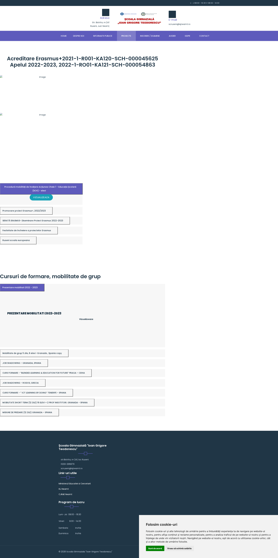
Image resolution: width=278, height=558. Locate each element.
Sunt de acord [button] (155, 548)
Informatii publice (102, 35)
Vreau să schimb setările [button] (179, 548)
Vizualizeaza (41, 197)
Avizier (172, 35)
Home (64, 35)
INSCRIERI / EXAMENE (150, 35)
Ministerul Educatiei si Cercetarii (75, 483)
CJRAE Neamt (65, 494)
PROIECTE (126, 35)
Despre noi (78, 35)
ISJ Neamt (64, 489)
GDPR (187, 35)
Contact (204, 35)
